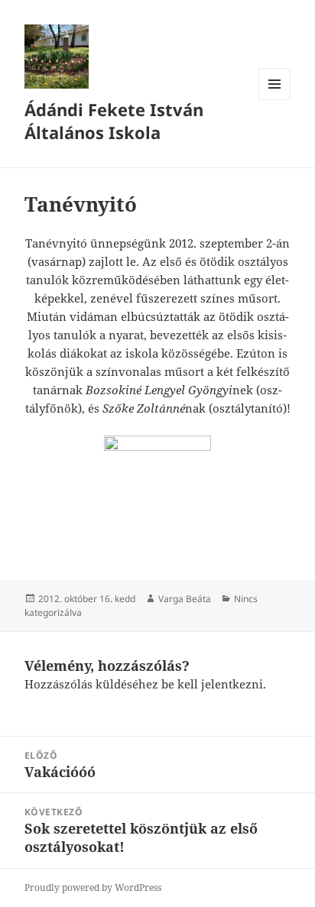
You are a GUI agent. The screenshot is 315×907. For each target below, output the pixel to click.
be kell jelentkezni (212, 684)
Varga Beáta (184, 598)
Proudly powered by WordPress (92, 887)
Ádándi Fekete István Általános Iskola (113, 121)
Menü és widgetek (275, 99)
